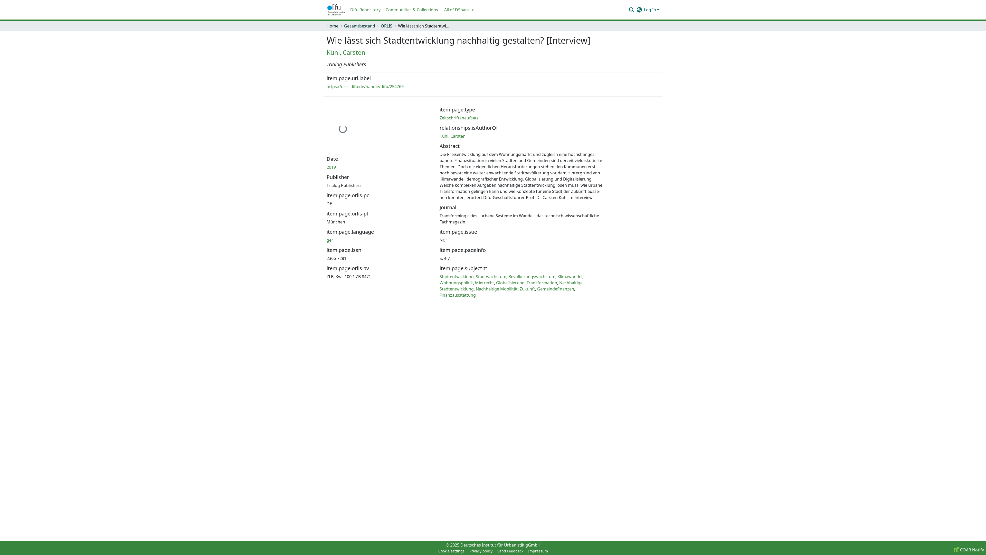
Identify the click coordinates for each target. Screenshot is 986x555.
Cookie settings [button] (451, 551)
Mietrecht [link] (484, 283)
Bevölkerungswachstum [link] (531, 276)
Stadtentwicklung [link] (457, 276)
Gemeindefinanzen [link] (555, 289)
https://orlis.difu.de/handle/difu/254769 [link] (365, 86)
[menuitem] (458, 9)
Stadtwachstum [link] (491, 276)
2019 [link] (331, 167)
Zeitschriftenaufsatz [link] (459, 118)
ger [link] (330, 240)
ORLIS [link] (386, 26)
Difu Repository (365, 10)
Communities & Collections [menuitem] (412, 10)
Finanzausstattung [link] (458, 295)
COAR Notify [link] (971, 550)
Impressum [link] (538, 551)
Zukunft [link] (527, 289)
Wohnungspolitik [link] (456, 283)
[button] (336, 9)
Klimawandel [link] (569, 276)
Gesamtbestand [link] (359, 26)
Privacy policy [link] (480, 551)
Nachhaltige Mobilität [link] (497, 289)
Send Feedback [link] (510, 551)
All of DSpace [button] (457, 10)
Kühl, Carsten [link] (346, 52)
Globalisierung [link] (510, 283)
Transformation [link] (542, 283)
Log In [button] (650, 10)
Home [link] (332, 26)
